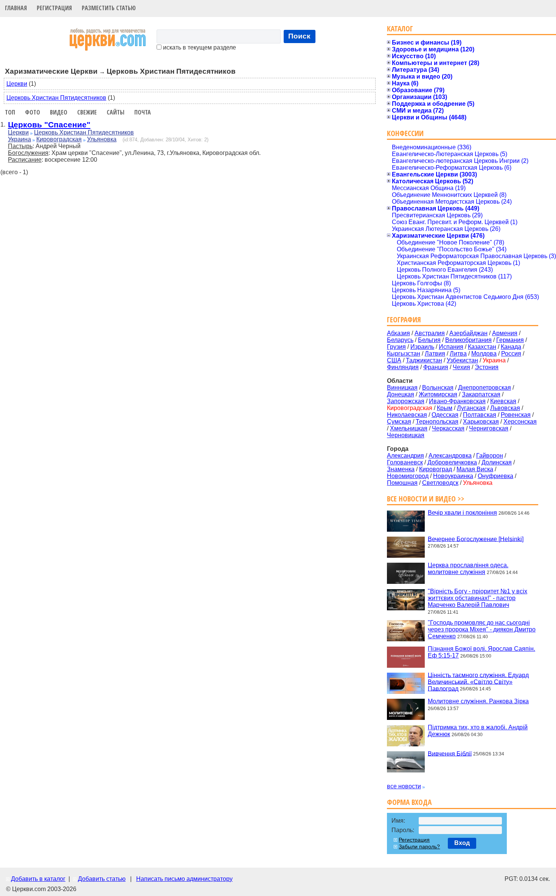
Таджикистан (424, 360)
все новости (404, 786)
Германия (510, 340)
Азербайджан (468, 333)
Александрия (405, 455)
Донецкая (400, 394)
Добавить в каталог (38, 879)
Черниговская (488, 428)
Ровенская (516, 415)
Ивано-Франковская (457, 401)
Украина (19, 139)
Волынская (437, 387)
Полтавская (479, 415)
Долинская (496, 462)
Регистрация (54, 8)
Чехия (461, 367)
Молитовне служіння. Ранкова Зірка (478, 701)
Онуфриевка (495, 476)
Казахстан (482, 347)
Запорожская (405, 401)
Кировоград (435, 469)
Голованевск (405, 462)
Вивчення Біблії (450, 753)
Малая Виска (475, 469)
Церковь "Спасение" (49, 124)
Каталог (400, 28)
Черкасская (448, 428)
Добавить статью (102, 879)
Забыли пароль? (419, 846)
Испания (451, 347)
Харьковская (481, 421)
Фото (32, 112)
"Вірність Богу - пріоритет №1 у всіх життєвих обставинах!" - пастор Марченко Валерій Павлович (477, 598)
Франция (435, 367)
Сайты (115, 112)
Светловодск (440, 483)
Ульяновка (101, 139)
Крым (444, 408)
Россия (511, 353)
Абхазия (398, 333)
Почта (142, 112)
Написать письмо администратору (184, 879)
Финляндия (403, 367)
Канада (511, 347)
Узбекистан (462, 360)
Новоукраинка (453, 476)
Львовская (505, 408)
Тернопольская (437, 421)
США (394, 360)
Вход (462, 843)
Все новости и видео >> (425, 499)
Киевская (503, 401)
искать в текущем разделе (199, 47)
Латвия (435, 353)
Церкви (16, 83)
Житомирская (438, 394)
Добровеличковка (452, 462)
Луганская (471, 408)
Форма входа (409, 802)
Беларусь (400, 340)
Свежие (87, 112)
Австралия (430, 333)
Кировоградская (59, 139)
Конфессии (405, 133)
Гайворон (489, 455)
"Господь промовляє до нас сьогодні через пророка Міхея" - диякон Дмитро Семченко (482, 629)
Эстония (487, 367)
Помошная (402, 483)
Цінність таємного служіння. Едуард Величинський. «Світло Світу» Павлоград (478, 682)
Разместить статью (109, 8)
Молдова (484, 353)
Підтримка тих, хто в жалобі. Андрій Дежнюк (478, 730)
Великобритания (468, 340)
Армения (504, 333)
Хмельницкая (408, 428)
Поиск (299, 36)
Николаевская (407, 415)
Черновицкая (405, 435)
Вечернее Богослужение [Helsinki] (475, 538)
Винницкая (402, 387)
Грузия (396, 347)
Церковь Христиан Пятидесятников (56, 97)
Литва (458, 353)
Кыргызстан (403, 353)
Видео (58, 112)
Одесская (445, 415)
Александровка (450, 455)
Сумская (399, 421)
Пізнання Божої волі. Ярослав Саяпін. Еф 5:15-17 (481, 652)
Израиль (422, 347)
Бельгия (429, 340)
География (404, 319)
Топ (10, 112)
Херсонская (520, 421)
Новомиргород (408, 476)
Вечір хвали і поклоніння (462, 512)
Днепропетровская (484, 387)
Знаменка (401, 469)
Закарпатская (481, 394)
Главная (16, 8)
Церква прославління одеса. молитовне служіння (468, 568)
